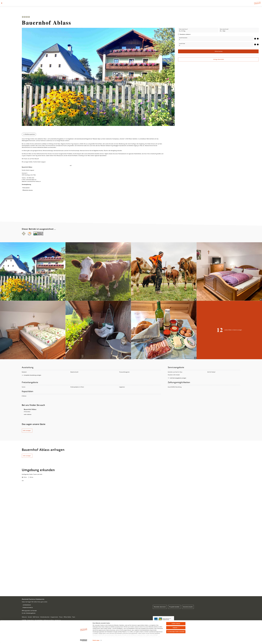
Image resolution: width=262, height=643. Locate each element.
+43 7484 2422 (30, 178)
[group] (215, 38)
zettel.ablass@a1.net (31, 179)
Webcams (24, 617)
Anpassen (175, 627)
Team (73, 617)
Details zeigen (96, 640)
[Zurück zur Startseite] (257, 3)
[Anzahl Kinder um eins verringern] (255, 44)
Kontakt (30, 617)
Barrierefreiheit (39, 620)
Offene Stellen (67, 617)
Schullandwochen (45, 617)
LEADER (24, 620)
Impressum (58, 620)
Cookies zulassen (176, 623)
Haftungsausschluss (49, 620)
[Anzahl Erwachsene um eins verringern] (255, 38)
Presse (61, 617)
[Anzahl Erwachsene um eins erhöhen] (258, 38)
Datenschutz (30, 620)
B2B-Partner (36, 617)
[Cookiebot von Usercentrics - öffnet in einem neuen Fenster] (84, 640)
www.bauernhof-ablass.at (34, 181)
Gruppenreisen (54, 617)
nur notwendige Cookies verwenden (175, 631)
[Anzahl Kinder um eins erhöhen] (258, 44)
